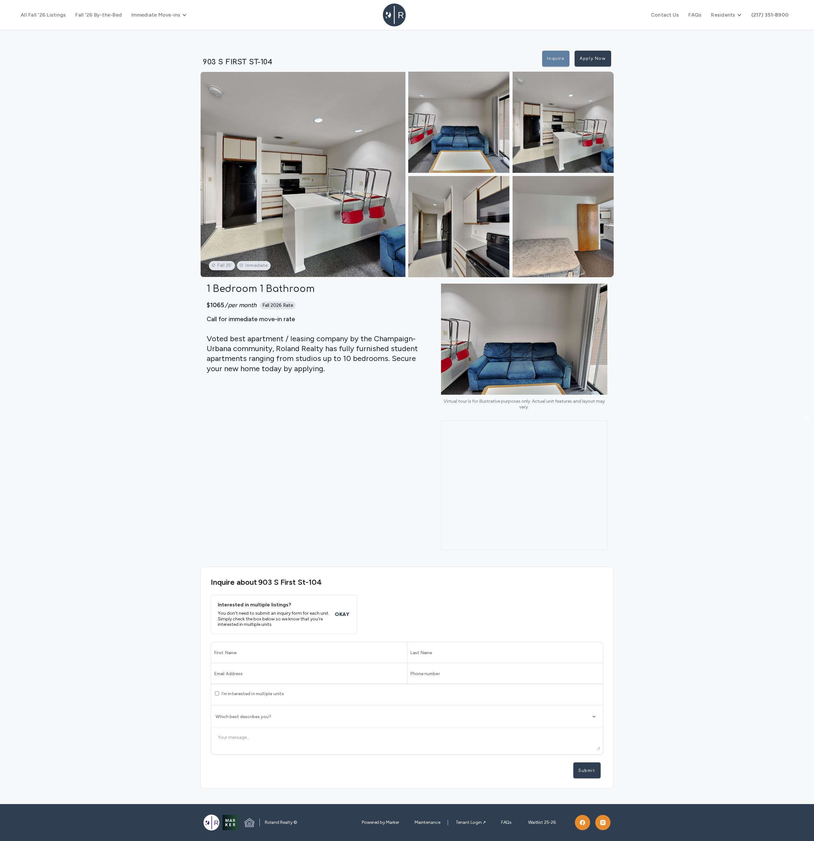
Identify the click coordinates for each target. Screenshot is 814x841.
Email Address (228, 673)
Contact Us (665, 15)
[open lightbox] (303, 174)
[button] (159, 15)
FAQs (694, 15)
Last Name (421, 652)
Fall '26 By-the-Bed (98, 15)
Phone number (425, 673)
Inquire (555, 58)
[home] (407, 15)
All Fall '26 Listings (43, 15)
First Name (225, 652)
